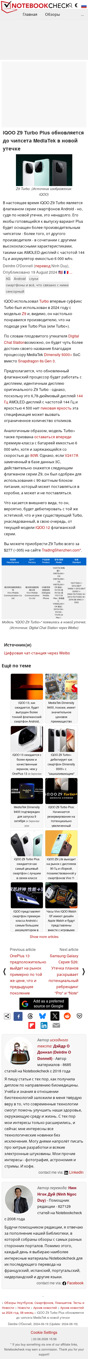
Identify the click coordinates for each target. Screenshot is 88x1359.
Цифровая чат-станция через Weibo (37, 653)
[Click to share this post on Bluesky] (42, 1016)
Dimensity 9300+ (58, 354)
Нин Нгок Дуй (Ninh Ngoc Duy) (57, 1194)
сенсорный (15, 291)
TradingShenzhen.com (61, 550)
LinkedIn (76, 1172)
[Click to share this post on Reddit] (67, 1015)
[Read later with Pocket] (79, 1015)
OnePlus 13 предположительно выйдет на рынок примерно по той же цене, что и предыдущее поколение (28, 974)
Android (20, 278)
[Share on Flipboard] (31, 1025)
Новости (24, 1307)
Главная (30, 14)
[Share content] (7, 1016)
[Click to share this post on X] (54, 1015)
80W (34, 455)
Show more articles (44, 936)
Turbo (44, 301)
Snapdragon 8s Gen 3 (36, 361)
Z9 (24, 313)
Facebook (75, 1283)
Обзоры (52, 14)
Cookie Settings (44, 1332)
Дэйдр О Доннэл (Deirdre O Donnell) (54, 1052)
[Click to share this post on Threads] (30, 1016)
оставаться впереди (52, 436)
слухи (33, 278)
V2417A (71, 455)
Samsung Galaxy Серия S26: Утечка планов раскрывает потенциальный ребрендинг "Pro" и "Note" (63, 974)
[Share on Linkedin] (43, 1025)
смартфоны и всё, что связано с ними (37, 284)
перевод (42, 265)
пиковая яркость (56, 408)
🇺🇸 (60, 272)
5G (8, 278)
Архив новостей (45, 1307)
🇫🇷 (66, 272)
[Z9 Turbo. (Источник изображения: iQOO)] (44, 170)
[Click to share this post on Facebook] (18, 1016)
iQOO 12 (42, 527)
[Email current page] (56, 1025)
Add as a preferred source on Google (48, 1003)
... (82, 14)
